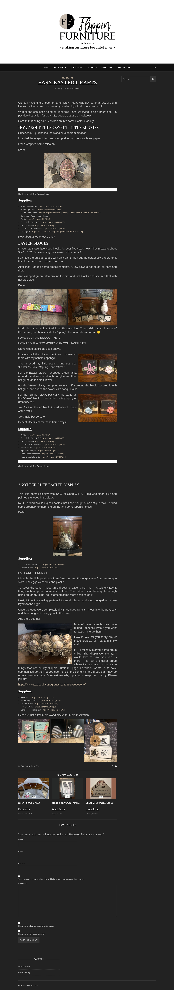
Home (47, 67)
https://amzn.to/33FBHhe (49, 209)
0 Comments (74, 88)
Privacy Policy (24, 972)
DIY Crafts (60, 67)
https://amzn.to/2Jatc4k (48, 450)
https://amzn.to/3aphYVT (54, 228)
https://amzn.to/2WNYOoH (54, 457)
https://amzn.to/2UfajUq (45, 225)
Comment (22, 884)
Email (21, 852)
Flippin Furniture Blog (30, 766)
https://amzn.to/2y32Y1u (43, 697)
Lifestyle (92, 67)
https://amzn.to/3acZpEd (51, 206)
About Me (106, 67)
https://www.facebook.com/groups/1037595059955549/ (52, 684)
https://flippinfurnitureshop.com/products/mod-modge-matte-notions (70, 212)
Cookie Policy (24, 966)
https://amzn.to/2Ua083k (54, 222)
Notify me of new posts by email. (31, 934)
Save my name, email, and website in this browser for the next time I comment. (51, 879)
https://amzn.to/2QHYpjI (50, 700)
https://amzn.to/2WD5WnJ (46, 567)
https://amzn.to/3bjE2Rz (45, 447)
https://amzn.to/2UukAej (53, 453)
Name (21, 839)
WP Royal (34, 985)
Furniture (76, 67)
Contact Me (123, 67)
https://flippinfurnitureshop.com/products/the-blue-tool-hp (57, 231)
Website (21, 863)
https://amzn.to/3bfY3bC (39, 219)
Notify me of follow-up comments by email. (36, 926)
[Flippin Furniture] (87, 31)
